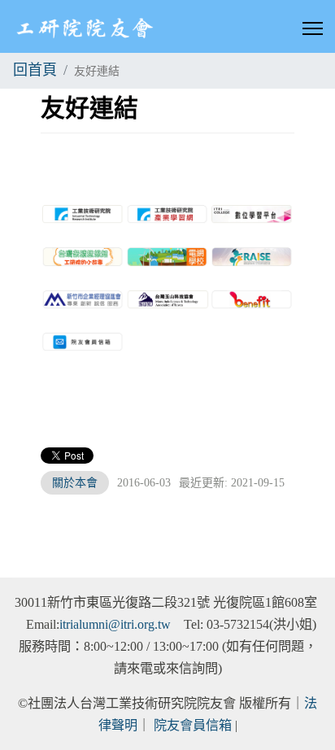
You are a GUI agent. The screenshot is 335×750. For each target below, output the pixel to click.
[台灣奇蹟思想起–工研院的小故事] (82, 256)
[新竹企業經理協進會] (82, 299)
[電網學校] (167, 256)
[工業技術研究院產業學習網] (167, 214)
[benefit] (252, 299)
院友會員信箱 (193, 725)
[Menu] (312, 28)
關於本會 (75, 483)
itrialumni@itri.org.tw (115, 624)
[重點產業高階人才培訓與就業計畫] (252, 256)
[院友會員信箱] (82, 342)
